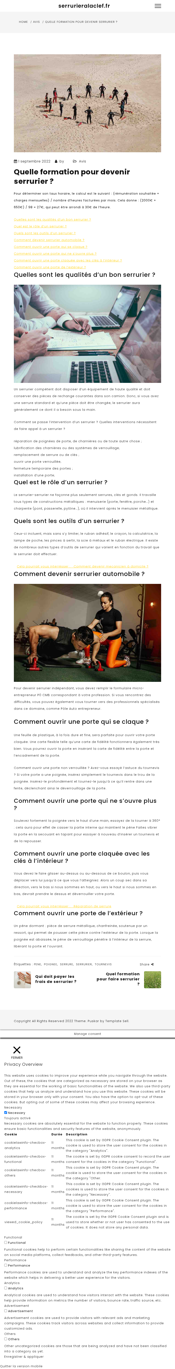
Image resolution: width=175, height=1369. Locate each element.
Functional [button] (13, 1237)
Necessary (16, 1113)
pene (37, 964)
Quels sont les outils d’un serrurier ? (45, 233)
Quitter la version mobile (21, 1366)
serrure (66, 964)
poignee (50, 964)
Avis (82, 161)
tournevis (103, 964)
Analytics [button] (12, 1283)
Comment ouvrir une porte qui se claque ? (51, 247)
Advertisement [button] (16, 1306)
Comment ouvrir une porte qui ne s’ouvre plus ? (55, 253)
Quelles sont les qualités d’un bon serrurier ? (52, 219)
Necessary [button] (13, 1107)
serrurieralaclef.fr (84, 6)
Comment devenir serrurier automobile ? (49, 240)
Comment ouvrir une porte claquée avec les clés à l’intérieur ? (68, 260)
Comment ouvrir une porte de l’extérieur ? (50, 267)
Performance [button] (15, 1260)
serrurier (84, 964)
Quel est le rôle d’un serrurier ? (40, 226)
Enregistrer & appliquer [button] (24, 1357)
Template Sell (116, 1021)
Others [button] (10, 1334)
